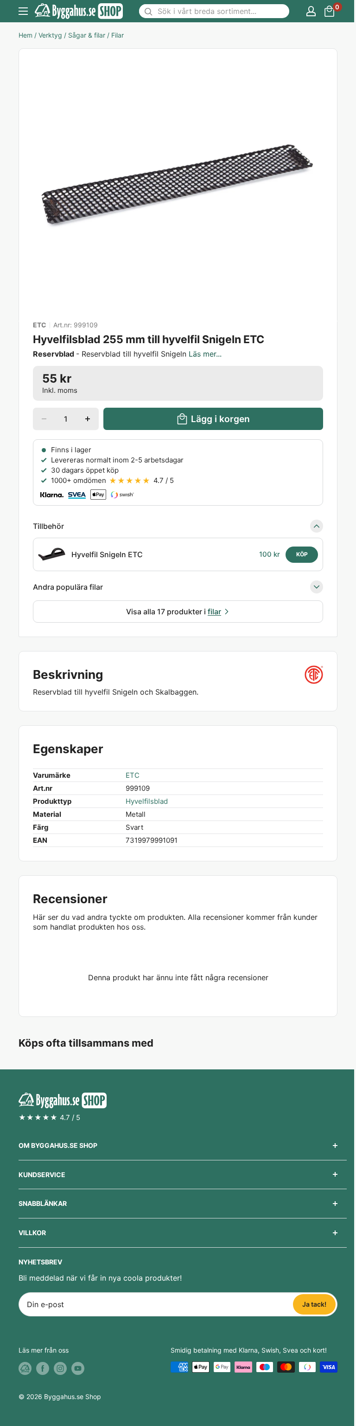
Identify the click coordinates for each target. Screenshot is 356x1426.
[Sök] (148, 11)
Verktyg (50, 35)
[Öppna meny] (23, 11)
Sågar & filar (86, 35)
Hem (25, 35)
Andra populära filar (68, 587)
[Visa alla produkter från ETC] (314, 674)
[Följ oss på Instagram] (60, 1367)
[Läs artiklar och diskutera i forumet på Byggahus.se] (25, 1367)
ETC (39, 325)
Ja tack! (314, 1304)
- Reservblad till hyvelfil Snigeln (127, 353)
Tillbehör (48, 526)
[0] (330, 11)
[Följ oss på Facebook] (42, 1367)
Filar (117, 35)
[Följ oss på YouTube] (77, 1367)
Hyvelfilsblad (147, 801)
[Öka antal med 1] (87, 419)
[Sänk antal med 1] (44, 419)
